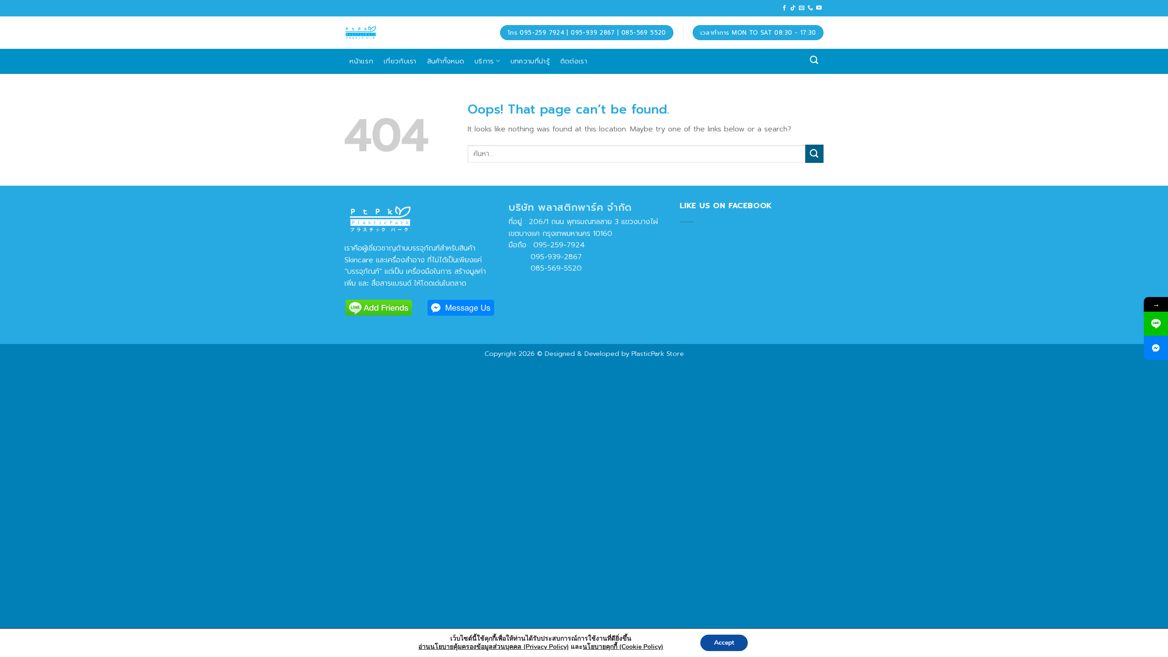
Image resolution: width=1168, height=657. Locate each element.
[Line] (1156, 324)
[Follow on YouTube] (819, 8)
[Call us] (810, 8)
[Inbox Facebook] (1156, 348)
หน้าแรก (361, 61)
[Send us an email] (801, 8)
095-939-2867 (545, 256)
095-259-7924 (559, 245)
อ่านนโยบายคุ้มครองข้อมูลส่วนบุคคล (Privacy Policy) (493, 646)
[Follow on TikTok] (793, 8)
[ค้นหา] (814, 60)
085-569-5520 (545, 268)
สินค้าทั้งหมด (445, 61)
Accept (724, 642)
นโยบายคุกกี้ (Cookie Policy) (623, 646)
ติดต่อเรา (573, 61)
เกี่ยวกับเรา (400, 61)
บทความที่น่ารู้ (530, 61)
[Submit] (814, 153)
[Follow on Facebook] (784, 8)
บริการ (484, 61)
